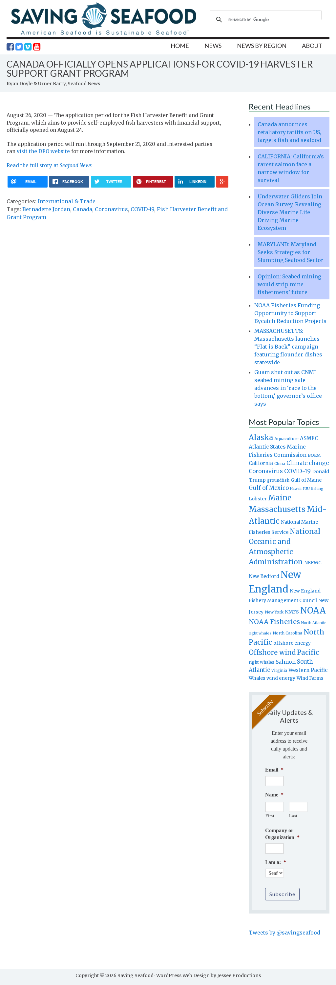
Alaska (261, 437)
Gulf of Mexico (269, 488)
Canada (82, 209)
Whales (257, 678)
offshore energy (292, 643)
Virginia (279, 670)
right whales (261, 662)
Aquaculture (286, 438)
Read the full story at (49, 165)
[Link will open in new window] (10, 46)
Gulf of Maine (306, 480)
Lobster (258, 499)
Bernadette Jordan (46, 209)
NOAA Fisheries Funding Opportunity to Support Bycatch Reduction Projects (290, 313)
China (279, 463)
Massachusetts (277, 509)
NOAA (313, 610)
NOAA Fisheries (274, 622)
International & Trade (66, 201)
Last (293, 815)
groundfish (278, 480)
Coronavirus (111, 209)
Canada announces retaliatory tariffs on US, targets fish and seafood (289, 132)
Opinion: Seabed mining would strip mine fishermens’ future (289, 284)
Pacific (308, 652)
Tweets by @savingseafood (284, 932)
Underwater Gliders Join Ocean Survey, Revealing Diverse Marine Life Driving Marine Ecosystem (290, 212)
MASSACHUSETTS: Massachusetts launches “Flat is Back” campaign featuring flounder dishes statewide (288, 347)
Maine (279, 497)
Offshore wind (272, 652)
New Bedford (264, 576)
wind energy (280, 678)
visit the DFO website (43, 151)
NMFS (292, 612)
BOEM (314, 455)
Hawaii (296, 489)
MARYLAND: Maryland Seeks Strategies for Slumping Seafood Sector (291, 252)
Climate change (307, 463)
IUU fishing (313, 488)
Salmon (286, 661)
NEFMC (313, 563)
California (261, 463)
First (269, 815)
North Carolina (287, 633)
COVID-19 (142, 209)
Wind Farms (310, 678)
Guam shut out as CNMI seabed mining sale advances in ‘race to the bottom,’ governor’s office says (288, 388)
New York (274, 612)
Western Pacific (307, 670)
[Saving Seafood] (103, 34)
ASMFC (309, 438)
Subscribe (282, 894)
